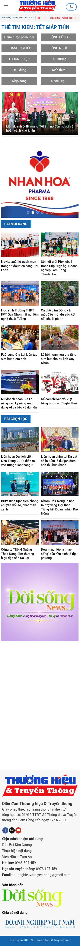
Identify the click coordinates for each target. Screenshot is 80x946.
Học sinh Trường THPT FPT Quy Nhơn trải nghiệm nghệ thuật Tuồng (20, 322)
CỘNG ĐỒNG (58, 37)
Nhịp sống (19, 81)
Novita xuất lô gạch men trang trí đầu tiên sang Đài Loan (19, 273)
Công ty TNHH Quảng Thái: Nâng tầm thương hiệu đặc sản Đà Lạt (17, 561)
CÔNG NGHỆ (58, 48)
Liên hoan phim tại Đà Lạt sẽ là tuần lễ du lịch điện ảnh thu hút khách (59, 468)
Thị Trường (58, 59)
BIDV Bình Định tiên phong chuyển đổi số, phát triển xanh (19, 512)
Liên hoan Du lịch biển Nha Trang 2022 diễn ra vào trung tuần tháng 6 (18, 468)
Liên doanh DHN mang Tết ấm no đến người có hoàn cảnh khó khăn (40, 129)
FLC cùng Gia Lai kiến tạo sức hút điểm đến (19, 364)
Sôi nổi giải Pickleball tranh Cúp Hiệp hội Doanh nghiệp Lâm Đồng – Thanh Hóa (59, 275)
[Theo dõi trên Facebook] (5, 837)
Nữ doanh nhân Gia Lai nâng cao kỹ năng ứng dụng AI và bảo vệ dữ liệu (19, 410)
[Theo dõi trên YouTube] (18, 837)
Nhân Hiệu (58, 81)
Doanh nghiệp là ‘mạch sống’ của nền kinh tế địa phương (59, 561)
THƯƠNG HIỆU (19, 59)
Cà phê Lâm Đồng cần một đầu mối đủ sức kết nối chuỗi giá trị (58, 322)
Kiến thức (58, 70)
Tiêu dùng (19, 70)
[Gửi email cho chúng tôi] (12, 837)
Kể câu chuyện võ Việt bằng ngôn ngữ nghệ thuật (60, 408)
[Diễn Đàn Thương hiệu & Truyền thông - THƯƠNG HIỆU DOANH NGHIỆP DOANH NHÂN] (37, 7)
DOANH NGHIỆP (19, 48)
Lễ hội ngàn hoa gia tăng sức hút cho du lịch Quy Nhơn (58, 366)
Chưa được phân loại (19, 37)
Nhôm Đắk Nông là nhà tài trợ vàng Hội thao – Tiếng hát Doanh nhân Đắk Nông (60, 514)
